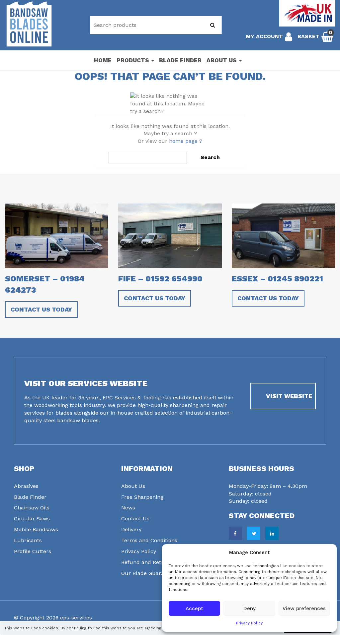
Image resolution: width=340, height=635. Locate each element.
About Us (222, 60)
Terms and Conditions (149, 540)
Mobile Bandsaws (36, 529)
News (128, 507)
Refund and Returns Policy (155, 562)
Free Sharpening (142, 497)
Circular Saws (32, 518)
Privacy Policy (249, 623)
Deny (249, 608)
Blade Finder (180, 60)
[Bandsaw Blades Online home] (29, 24)
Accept (194, 608)
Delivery (131, 529)
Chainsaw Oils (31, 507)
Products (134, 60)
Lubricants (28, 540)
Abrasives (26, 486)
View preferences (304, 608)
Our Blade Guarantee (148, 573)
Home (103, 60)
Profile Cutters (32, 551)
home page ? (185, 141)
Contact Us (135, 518)
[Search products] (213, 25)
